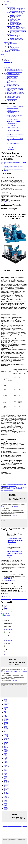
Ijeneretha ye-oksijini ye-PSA (16, 38)
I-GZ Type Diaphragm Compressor (18, 27)
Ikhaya (5, 4)
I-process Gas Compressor (16, 24)
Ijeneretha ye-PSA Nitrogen (16, 39)
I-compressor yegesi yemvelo (16, 13)
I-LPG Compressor (14, 22)
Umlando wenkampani (12, 43)
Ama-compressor (8, 40)
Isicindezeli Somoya (11, 7)
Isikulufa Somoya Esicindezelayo (17, 8)
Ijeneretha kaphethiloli (15, 35)
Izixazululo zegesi (8, 5)
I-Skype (5, 654)
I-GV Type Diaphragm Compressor (18, 28)
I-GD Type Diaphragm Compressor (18, 31)
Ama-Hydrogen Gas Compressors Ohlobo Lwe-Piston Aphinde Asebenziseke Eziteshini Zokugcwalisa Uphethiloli (14, 489)
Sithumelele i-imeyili (5, 201)
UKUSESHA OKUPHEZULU (19, 599)
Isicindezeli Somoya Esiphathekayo (18, 9)
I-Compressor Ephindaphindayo (14, 12)
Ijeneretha (9, 34)
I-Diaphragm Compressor (13, 26)
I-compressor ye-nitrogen (15, 19)
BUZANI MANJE (5, 596)
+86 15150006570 (8, 641)
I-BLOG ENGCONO (6, 599)
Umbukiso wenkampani (12, 45)
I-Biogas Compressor (15, 18)
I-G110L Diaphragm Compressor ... (13, 111)
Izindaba (9, 46)
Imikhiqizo (6, 60)
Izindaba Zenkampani (15, 47)
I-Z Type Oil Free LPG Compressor (14, 148)
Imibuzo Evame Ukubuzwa (13, 50)
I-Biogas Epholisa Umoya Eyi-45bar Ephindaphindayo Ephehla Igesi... (15, 540)
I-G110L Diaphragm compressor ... (13, 131)
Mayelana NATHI (8, 42)
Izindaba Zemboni (14, 49)
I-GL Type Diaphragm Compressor (18, 30)
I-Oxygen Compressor (15, 16)
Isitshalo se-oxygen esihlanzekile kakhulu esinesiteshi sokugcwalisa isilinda (13, 485)
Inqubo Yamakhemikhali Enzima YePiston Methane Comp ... (15, 553)
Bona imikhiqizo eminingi (13, 544)
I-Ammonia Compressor (15, 23)
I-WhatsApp (7, 615)
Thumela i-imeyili (5, 613)
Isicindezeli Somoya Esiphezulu (17, 11)
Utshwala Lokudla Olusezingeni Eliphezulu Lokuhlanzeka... (14, 121)
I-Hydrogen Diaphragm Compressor (18, 32)
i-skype (2, 616)
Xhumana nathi (7, 51)
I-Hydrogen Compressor (15, 15)
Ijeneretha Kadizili (14, 36)
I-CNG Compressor (14, 20)
